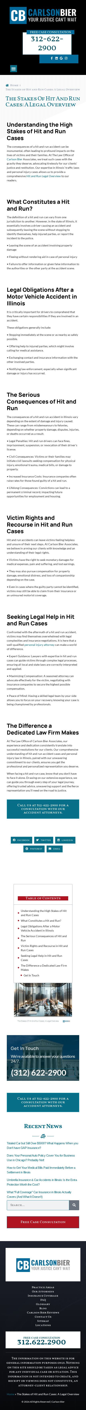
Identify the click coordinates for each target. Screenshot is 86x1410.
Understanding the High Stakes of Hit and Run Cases (44, 913)
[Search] (74, 1205)
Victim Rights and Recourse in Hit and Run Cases (44, 948)
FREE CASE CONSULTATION (41, 1338)
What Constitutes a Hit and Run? (41, 920)
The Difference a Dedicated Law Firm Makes (44, 967)
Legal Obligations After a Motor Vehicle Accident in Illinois (40, 928)
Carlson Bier (14, 159)
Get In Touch (31, 975)
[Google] (61, 58)
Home (10, 1394)
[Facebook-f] (51, 58)
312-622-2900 (47, 43)
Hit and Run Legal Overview (43, 176)
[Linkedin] (56, 58)
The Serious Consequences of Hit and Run (44, 938)
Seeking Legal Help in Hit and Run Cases (41, 958)
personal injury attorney (39, 644)
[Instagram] (66, 58)
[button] (13, 68)
